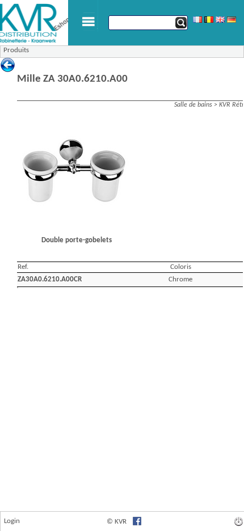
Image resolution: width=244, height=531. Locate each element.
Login (12, 521)
